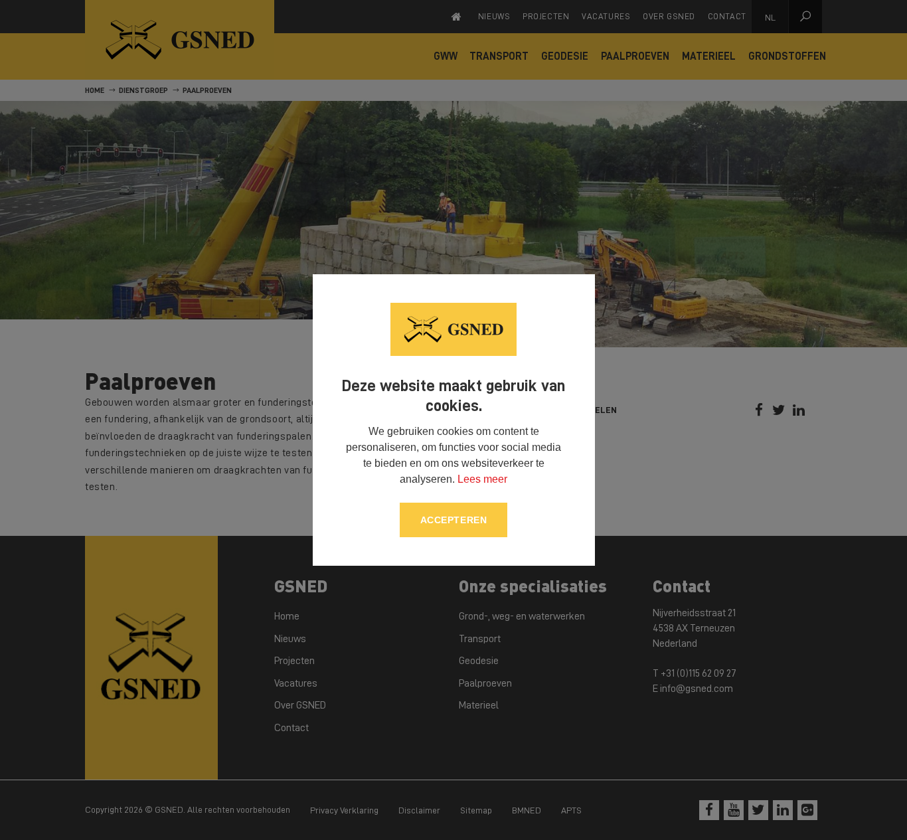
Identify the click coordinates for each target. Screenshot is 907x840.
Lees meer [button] (482, 479)
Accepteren (453, 520)
